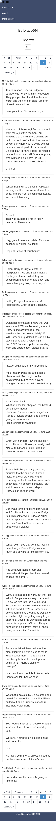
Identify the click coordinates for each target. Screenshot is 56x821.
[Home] (4, 1)
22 (40, 67)
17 (11, 67)
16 (5, 67)
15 (49, 62)
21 (34, 67)
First (7, 57)
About (5, 13)
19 (23, 67)
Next (47, 67)
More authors (8, 18)
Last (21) (8, 72)
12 (31, 62)
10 (19, 62)
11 (25, 62)
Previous (18, 57)
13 (37, 62)
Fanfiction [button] (7, 7)
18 (17, 67)
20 (28, 67)
